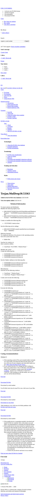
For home (6, 92)
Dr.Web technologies (12, 148)
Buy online (7, 23)
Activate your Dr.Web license (12, 11)
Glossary (9, 162)
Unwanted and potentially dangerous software (19, 159)
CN (4, 88)
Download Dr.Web (10, 15)
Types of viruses (11, 156)
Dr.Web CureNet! (12, 118)
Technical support (9, 12)
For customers (7, 471)
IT (12, 88)
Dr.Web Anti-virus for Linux (8, 407)
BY (20, 88)
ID (21, 88)
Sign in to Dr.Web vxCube (14, 131)
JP (13, 88)
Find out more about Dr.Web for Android (11, 453)
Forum (2, 61)
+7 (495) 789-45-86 (6, 58)
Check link (10, 113)
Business (6, 468)
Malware (9, 158)
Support (6, 470)
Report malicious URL (13, 107)
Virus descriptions (12, 135)
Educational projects (12, 172)
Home (5, 467)
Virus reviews (11, 183)
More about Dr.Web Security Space (15, 364)
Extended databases (12, 146)
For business (7, 94)
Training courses (11, 170)
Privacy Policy (4, 495)
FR (10, 88)
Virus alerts (10, 184)
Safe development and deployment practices (12, 494)
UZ (18, 88)
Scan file (9, 112)
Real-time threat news (13, 188)
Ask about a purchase (9, 24)
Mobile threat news (12, 186)
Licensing (10, 126)
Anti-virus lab (7, 95)
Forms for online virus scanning (15, 115)
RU (2, 88)
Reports (9, 128)
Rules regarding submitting (18, 46)
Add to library (5, 33)
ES (8, 88)
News (5, 97)
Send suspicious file (12, 104)
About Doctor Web (9, 98)
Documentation (9, 14)
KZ (15, 88)
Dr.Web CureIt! (11, 116)
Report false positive (12, 106)
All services (10, 103)
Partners (6, 473)
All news (9, 189)
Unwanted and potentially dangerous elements (19, 161)
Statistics (9, 129)
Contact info (7, 476)
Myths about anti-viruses (13, 179)
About (9, 125)
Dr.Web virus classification (14, 155)
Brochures (10, 169)
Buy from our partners (10, 21)
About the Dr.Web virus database (16, 145)
